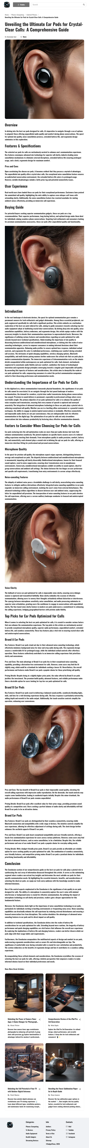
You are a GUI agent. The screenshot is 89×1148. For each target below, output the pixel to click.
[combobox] (58, 4)
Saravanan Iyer (11, 37)
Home (7, 14)
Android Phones (32, 14)
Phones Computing (17, 14)
